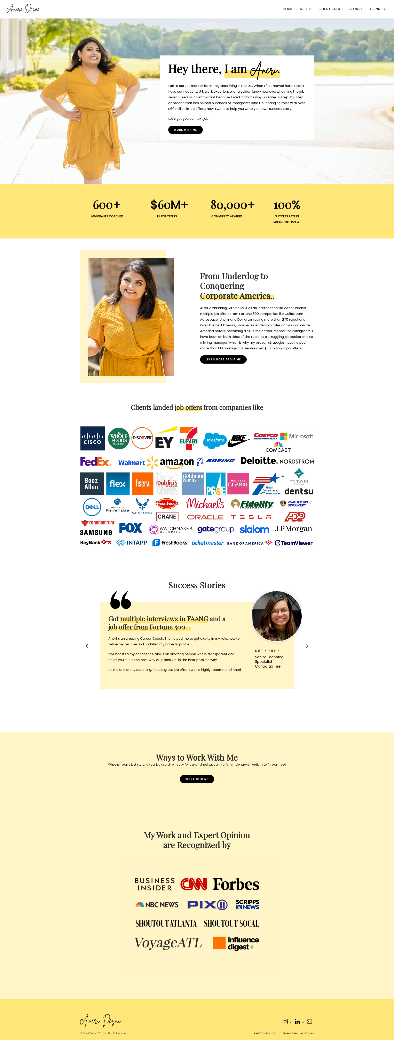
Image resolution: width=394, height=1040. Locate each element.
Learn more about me (223, 359)
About (306, 9)
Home (288, 9)
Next (307, 646)
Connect (378, 9)
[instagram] (286, 1022)
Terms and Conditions (298, 1033)
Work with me (185, 129)
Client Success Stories (341, 9)
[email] (309, 1022)
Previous (87, 646)
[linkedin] (298, 1022)
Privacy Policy (264, 1033)
